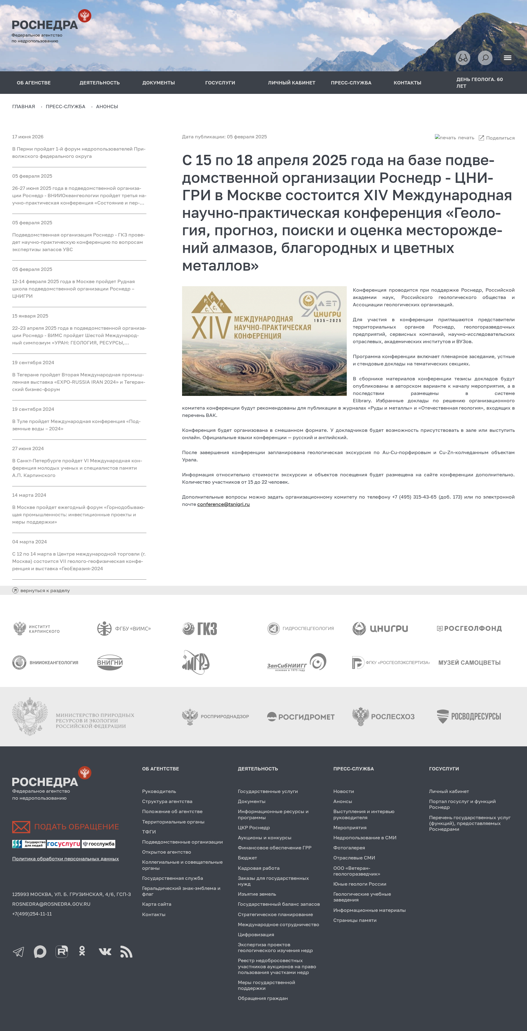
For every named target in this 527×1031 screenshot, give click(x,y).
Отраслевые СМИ (354, 858)
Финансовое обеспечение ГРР (274, 847)
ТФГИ (149, 832)
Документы (252, 801)
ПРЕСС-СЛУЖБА (351, 83)
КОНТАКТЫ (407, 83)
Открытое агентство (166, 852)
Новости (343, 791)
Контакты (154, 914)
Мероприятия (350, 827)
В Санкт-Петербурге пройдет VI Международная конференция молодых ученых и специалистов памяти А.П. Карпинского (77, 467)
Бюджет (247, 858)
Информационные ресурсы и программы (273, 814)
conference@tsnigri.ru (223, 504)
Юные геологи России (359, 884)
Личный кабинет (449, 791)
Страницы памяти (355, 920)
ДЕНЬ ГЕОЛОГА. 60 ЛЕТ (480, 82)
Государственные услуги (268, 791)
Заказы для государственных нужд (273, 881)
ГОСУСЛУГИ (220, 83)
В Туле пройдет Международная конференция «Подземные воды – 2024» (76, 425)
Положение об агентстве (172, 811)
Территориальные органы (173, 822)
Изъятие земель (257, 894)
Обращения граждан (263, 998)
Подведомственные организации (182, 842)
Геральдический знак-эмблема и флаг (181, 891)
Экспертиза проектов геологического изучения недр (275, 947)
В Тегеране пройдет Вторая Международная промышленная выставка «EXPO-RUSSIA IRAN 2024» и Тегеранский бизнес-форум (78, 382)
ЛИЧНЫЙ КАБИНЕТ (291, 83)
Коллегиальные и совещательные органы (182, 865)
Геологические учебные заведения (362, 897)
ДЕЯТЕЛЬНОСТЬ (100, 83)
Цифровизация (256, 934)
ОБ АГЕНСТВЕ (34, 83)
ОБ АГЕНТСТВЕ (160, 769)
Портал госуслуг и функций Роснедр (462, 804)
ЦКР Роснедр (254, 827)
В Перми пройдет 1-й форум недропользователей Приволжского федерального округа (78, 152)
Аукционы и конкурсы (265, 837)
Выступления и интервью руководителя (363, 814)
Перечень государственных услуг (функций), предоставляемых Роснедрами (470, 823)
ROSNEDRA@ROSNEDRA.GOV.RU (51, 904)
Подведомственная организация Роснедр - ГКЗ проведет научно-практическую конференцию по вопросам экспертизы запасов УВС (78, 242)
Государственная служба (172, 878)
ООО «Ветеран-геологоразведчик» (356, 871)
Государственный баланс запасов (279, 904)
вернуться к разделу (45, 590)
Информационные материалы (369, 910)
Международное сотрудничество (278, 924)
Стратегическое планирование (275, 914)
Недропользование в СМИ (364, 837)
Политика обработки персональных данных (65, 858)
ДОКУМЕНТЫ (158, 83)
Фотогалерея (349, 847)
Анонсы (342, 801)
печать (466, 137)
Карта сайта (156, 904)
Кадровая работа (259, 868)
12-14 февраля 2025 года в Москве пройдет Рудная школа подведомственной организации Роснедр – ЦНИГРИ (73, 288)
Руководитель (159, 791)
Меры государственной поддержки (266, 985)
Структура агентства (167, 801)
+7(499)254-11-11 (32, 914)
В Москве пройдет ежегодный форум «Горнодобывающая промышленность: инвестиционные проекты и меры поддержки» (78, 514)
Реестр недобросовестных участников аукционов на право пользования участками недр (277, 966)
